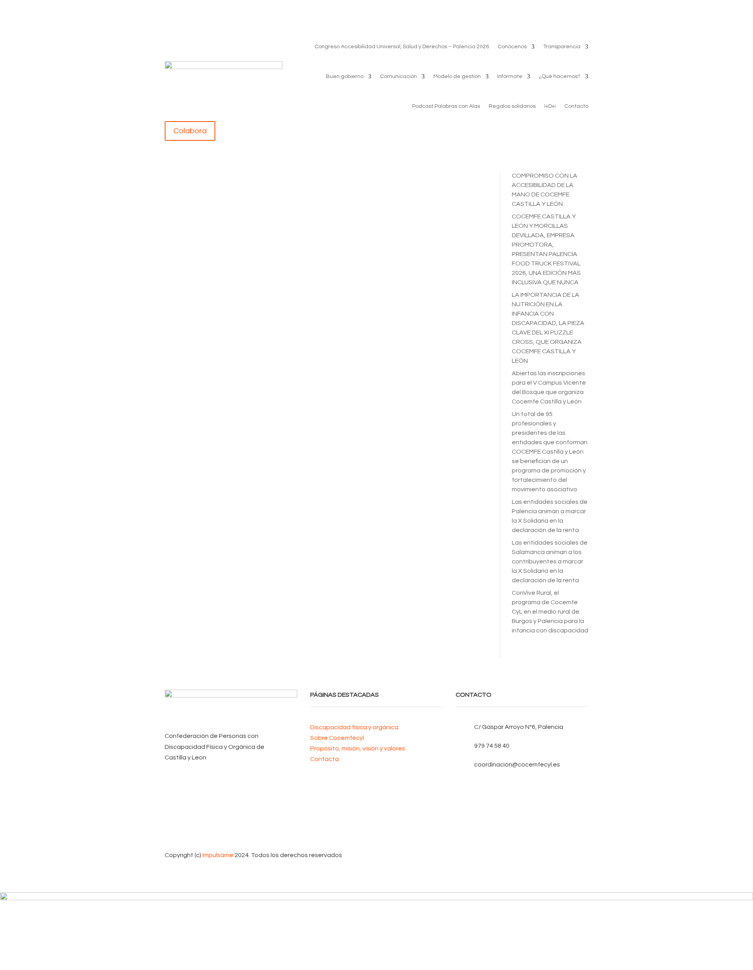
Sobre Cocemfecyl (337, 738)
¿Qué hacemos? (559, 76)
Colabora (190, 131)
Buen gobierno (345, 76)
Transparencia (561, 46)
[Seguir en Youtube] (522, 810)
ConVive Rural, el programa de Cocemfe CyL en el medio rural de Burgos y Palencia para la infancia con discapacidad (550, 612)
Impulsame (217, 855)
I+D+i (550, 106)
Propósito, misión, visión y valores (357, 748)
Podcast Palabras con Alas (446, 106)
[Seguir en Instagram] (522, 822)
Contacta (324, 759)
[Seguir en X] (522, 797)
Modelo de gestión (457, 76)
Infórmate (509, 76)
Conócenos (512, 46)
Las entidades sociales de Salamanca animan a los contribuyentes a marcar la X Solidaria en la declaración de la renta (549, 561)
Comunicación (398, 76)
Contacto (576, 106)
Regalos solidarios (512, 106)
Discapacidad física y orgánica (354, 727)
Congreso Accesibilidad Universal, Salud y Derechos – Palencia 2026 (402, 46)
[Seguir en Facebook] (522, 785)
